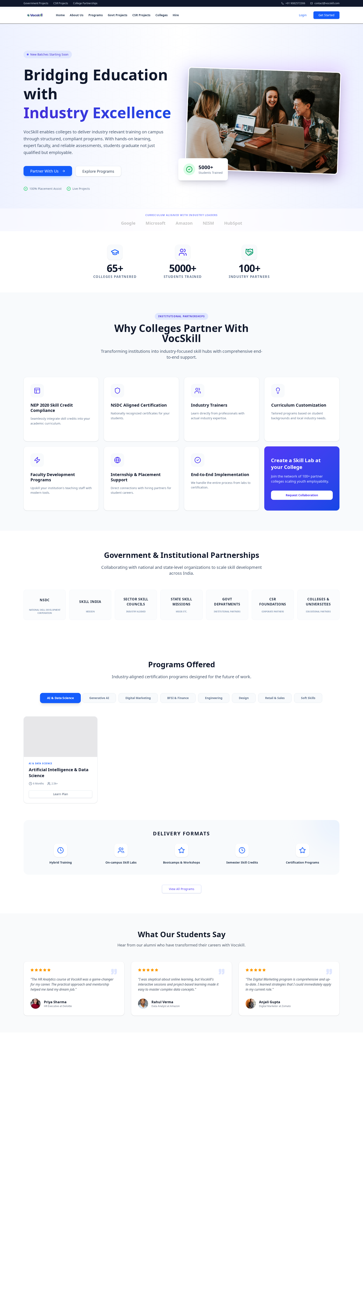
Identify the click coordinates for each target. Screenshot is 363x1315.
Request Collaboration (302, 495)
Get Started (326, 15)
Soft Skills (308, 698)
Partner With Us (44, 171)
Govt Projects (117, 15)
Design (244, 698)
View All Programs (181, 889)
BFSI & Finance (178, 698)
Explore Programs (98, 171)
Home (60, 15)
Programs (95, 15)
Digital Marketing (138, 698)
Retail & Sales (275, 698)
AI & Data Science (60, 698)
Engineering (213, 698)
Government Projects (36, 3)
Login (303, 15)
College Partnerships (85, 3)
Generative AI (99, 698)
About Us (76, 15)
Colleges (161, 15)
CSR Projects (60, 3)
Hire (176, 15)
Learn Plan (60, 794)
